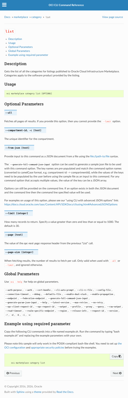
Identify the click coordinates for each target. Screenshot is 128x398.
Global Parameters (19, 51)
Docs (7, 17)
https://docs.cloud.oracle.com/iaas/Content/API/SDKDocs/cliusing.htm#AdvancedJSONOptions (61, 204)
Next (116, 373)
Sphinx (20, 392)
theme (37, 392)
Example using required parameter (28, 55)
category (36, 17)
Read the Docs (64, 392)
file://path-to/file (100, 156)
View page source (112, 17)
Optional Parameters (20, 47)
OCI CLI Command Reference (66, 5)
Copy (115, 356)
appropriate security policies (47, 347)
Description (15, 39)
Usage (12, 43)
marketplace (21, 17)
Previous (14, 373)
